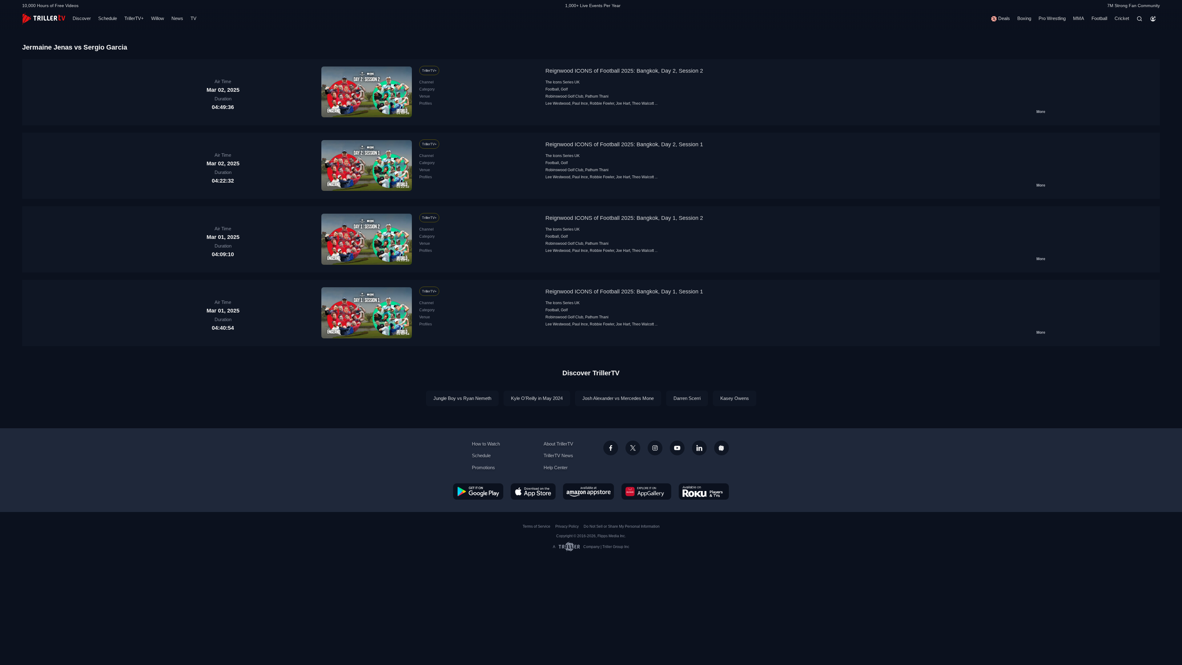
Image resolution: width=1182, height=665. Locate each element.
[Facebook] (610, 448)
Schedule (107, 18)
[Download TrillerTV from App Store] (533, 491)
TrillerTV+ (134, 18)
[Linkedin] (699, 448)
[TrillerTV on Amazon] (588, 491)
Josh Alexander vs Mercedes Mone (618, 398)
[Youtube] (677, 448)
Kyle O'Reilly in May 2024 (537, 398)
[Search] (1139, 19)
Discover (82, 18)
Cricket (1122, 18)
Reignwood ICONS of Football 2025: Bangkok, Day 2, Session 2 (624, 71)
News (177, 18)
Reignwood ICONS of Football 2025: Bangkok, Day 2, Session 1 (624, 144)
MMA (1078, 18)
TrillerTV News (558, 455)
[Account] (1153, 19)
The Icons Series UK (562, 82)
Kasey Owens (734, 398)
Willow (157, 18)
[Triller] (721, 448)
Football (1099, 18)
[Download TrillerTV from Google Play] (478, 491)
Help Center (556, 467)
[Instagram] (655, 448)
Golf (564, 89)
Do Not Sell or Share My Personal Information (622, 526)
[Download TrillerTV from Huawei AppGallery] (646, 491)
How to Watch (486, 443)
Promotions (483, 467)
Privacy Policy (567, 526)
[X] (632, 448)
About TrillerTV (558, 443)
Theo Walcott (643, 103)
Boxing (1024, 18)
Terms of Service (536, 526)
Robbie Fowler (602, 103)
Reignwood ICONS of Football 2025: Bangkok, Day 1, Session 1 (624, 291)
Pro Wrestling (1052, 18)
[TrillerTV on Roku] (704, 491)
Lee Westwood (557, 103)
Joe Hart (623, 103)
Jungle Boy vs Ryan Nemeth (462, 398)
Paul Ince (580, 103)
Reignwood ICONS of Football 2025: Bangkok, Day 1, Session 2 (624, 218)
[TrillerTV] (43, 18)
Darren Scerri (687, 398)
